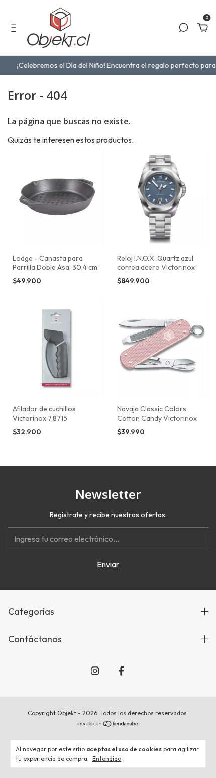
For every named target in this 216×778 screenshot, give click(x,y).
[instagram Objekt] (95, 671)
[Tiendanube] (108, 724)
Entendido (106, 758)
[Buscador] (183, 28)
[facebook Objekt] (121, 671)
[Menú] (15, 28)
